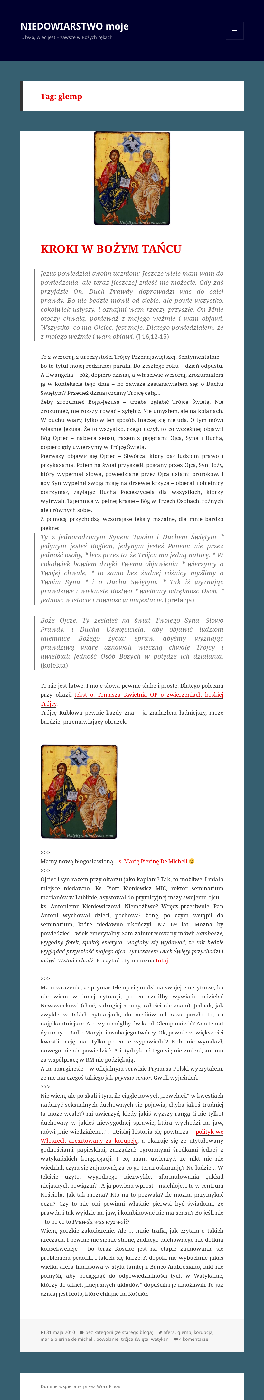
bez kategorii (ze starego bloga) (119, 1332)
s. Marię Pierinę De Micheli (153, 861)
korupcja (203, 1332)
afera (169, 1332)
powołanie (107, 1339)
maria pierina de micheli (67, 1339)
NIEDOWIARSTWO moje (74, 26)
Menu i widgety (235, 39)
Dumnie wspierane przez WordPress (80, 1386)
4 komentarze (193, 1339)
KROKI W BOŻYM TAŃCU (111, 248)
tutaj (162, 960)
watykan (160, 1339)
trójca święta (134, 1339)
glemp (184, 1332)
